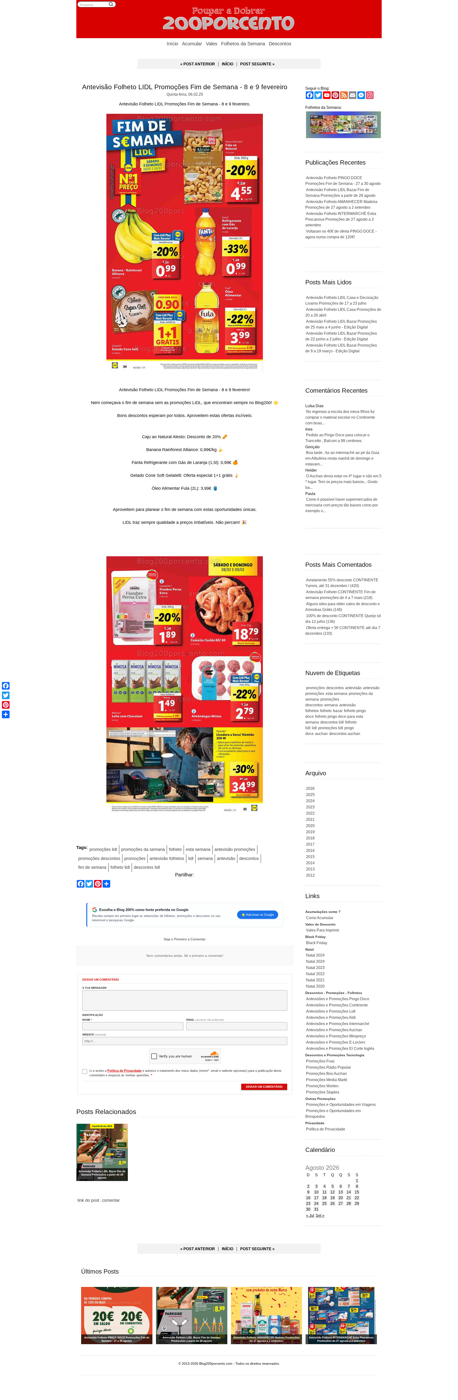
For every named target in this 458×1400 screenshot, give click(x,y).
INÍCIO (227, 64)
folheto (175, 849)
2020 (310, 826)
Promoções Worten (322, 1086)
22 (357, 1198)
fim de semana (92, 867)
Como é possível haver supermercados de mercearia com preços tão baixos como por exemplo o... (341, 505)
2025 (310, 795)
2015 (310, 857)
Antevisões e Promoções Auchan (334, 1030)
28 (349, 1204)
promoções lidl (103, 849)
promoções (135, 858)
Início (172, 43)
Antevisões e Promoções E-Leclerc (335, 1042)
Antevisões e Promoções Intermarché (337, 1024)
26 (332, 1204)
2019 (310, 832)
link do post (88, 1200)
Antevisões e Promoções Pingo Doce (337, 999)
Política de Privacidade (325, 1129)
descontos (249, 858)
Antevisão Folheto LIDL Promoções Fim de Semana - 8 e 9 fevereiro (184, 87)
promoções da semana (143, 849)
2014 (310, 863)
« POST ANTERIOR (197, 64)
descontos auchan (344, 734)
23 (308, 1204)
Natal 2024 (315, 955)
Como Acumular (319, 918)
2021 (310, 819)
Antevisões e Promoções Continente (337, 1005)
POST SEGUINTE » (257, 64)
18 (324, 1198)
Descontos (280, 43)
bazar (338, 711)
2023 (310, 807)
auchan (321, 734)
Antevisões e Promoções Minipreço (336, 1036)
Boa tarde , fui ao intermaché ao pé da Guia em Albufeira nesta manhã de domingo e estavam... (342, 458)
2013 (310, 869)
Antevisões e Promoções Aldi (331, 1017)
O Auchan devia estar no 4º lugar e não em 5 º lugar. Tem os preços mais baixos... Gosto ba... (343, 481)
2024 (310, 801)
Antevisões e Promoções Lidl (330, 1011)
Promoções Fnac (320, 1061)
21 (349, 1198)
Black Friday (316, 943)
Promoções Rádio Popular (328, 1067)
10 (316, 1192)
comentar (111, 1200)
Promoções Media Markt (326, 1080)
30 (308, 1209)
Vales (211, 43)
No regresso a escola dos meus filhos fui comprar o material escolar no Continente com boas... (340, 417)
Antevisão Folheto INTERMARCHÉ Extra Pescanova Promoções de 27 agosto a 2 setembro (340, 219)
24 (316, 1204)
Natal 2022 (315, 974)
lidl (190, 858)
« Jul (310, 1215)
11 (325, 1192)
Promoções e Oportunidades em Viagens (341, 1105)
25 (324, 1204)
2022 (310, 813)
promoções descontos (99, 858)
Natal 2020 (315, 986)
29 (357, 1204)
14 (349, 1192)
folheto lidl (120, 867)
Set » (320, 1215)
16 (308, 1198)
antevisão (226, 858)
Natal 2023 (315, 968)
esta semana (198, 849)
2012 (310, 875)
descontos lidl (147, 867)
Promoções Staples (322, 1092)
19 (332, 1198)
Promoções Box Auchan (326, 1074)
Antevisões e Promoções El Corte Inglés (340, 1048)
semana (205, 858)
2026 (310, 788)
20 (340, 1198)
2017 (310, 844)
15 (357, 1192)
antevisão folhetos (167, 858)
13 (340, 1192)
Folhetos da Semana (243, 43)
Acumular (192, 43)
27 (340, 1204)
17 (316, 1198)
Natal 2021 (315, 980)
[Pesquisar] (111, 4)
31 (316, 1209)
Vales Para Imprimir (322, 930)
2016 (310, 850)
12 (332, 1192)
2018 (310, 838)
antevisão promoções (234, 849)
